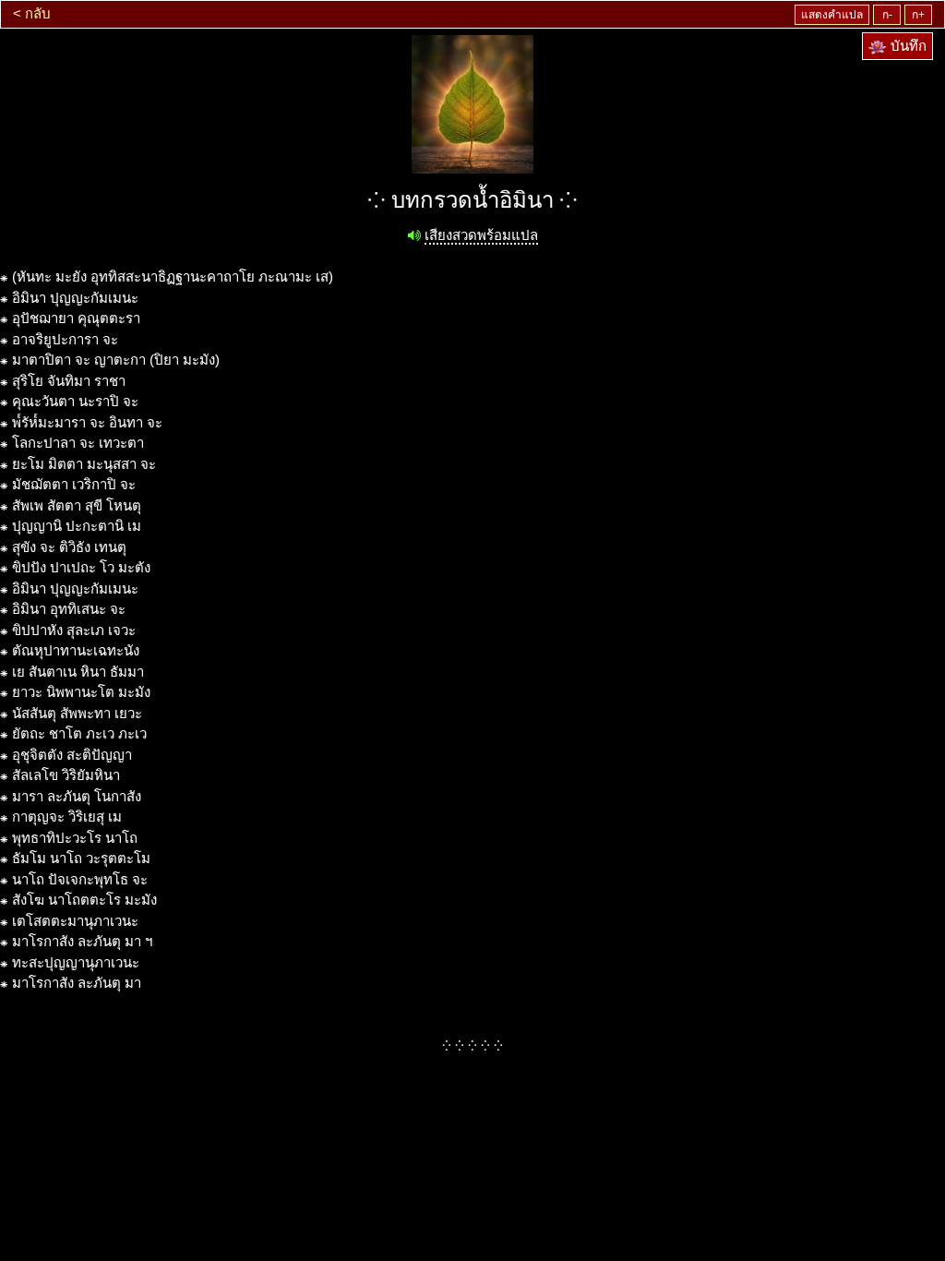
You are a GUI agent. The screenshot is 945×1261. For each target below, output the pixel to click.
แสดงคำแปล (832, 14)
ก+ (918, 14)
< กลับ (32, 13)
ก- (887, 14)
